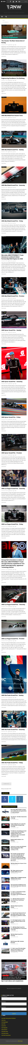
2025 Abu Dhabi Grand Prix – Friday (12, 221)
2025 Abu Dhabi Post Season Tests (12, 115)
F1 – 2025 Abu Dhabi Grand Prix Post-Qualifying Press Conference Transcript (18, 928)
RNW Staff (10, 44)
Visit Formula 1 (4, 1029)
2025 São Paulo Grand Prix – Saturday (13, 729)
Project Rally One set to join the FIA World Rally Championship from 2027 (18, 825)
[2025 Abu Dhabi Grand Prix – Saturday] (14, 174)
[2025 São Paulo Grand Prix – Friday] (14, 753)
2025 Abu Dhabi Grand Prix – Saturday (13, 185)
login (3, 1)
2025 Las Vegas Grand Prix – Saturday (13, 488)
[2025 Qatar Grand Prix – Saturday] (14, 363)
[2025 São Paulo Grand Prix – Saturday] (14, 719)
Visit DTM (3, 1024)
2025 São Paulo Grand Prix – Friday (12, 762)
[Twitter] (16, 1)
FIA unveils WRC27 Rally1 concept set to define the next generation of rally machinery (18, 811)
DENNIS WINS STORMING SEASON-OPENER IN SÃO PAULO (18, 878)
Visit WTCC (3, 1025)
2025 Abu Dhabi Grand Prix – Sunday (12, 149)
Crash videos (5, 975)
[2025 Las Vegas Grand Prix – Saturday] (14, 478)
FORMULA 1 (4, 97)
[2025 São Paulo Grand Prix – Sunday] (14, 674)
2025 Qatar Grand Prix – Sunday (11, 330)
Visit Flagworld (4, 1027)
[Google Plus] (19, 1)
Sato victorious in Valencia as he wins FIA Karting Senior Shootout (18, 885)
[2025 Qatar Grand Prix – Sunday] (14, 319)
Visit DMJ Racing (4, 1033)
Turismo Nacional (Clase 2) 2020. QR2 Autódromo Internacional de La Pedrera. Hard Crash (14, 977)
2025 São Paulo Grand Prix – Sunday (12, 695)
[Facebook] (10, 1)
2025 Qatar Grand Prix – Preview (11, 453)
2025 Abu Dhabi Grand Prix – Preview (12, 296)
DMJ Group (20, 1041)
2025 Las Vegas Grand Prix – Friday (12, 524)
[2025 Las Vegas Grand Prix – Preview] (14, 628)
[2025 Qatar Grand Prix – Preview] (14, 442)
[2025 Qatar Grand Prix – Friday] (14, 406)
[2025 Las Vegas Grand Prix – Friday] (14, 513)
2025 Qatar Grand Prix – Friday (10, 417)
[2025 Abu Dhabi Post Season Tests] (14, 105)
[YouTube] (13, 1)
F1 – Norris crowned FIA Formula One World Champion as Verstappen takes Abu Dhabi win (18, 893)
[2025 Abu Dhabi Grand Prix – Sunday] (14, 139)
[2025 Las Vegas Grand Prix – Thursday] (14, 594)
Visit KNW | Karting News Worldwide (8, 1018)
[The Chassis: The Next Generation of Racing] (14, 32)
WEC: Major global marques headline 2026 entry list (17, 871)
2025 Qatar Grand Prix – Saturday (11, 381)
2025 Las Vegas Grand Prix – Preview (12, 638)
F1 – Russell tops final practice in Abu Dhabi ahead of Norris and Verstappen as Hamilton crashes (18, 914)
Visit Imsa (3, 1020)
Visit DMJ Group (4, 1031)
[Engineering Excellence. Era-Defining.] (14, 67)
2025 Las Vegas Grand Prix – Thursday (13, 604)
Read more (4, 56)
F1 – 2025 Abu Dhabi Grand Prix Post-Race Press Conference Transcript (18, 900)
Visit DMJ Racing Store (6, 1035)
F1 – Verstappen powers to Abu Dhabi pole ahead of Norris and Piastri (18, 921)
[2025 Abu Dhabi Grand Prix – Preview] (14, 285)
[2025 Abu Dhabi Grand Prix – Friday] (14, 210)
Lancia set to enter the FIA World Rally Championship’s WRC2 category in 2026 (18, 848)
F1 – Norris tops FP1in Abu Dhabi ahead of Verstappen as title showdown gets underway (18, 950)
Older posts (6, 783)
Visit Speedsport (4, 1022)
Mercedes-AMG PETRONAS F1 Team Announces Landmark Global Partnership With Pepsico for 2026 (12, 257)
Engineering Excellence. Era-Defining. (13, 78)
